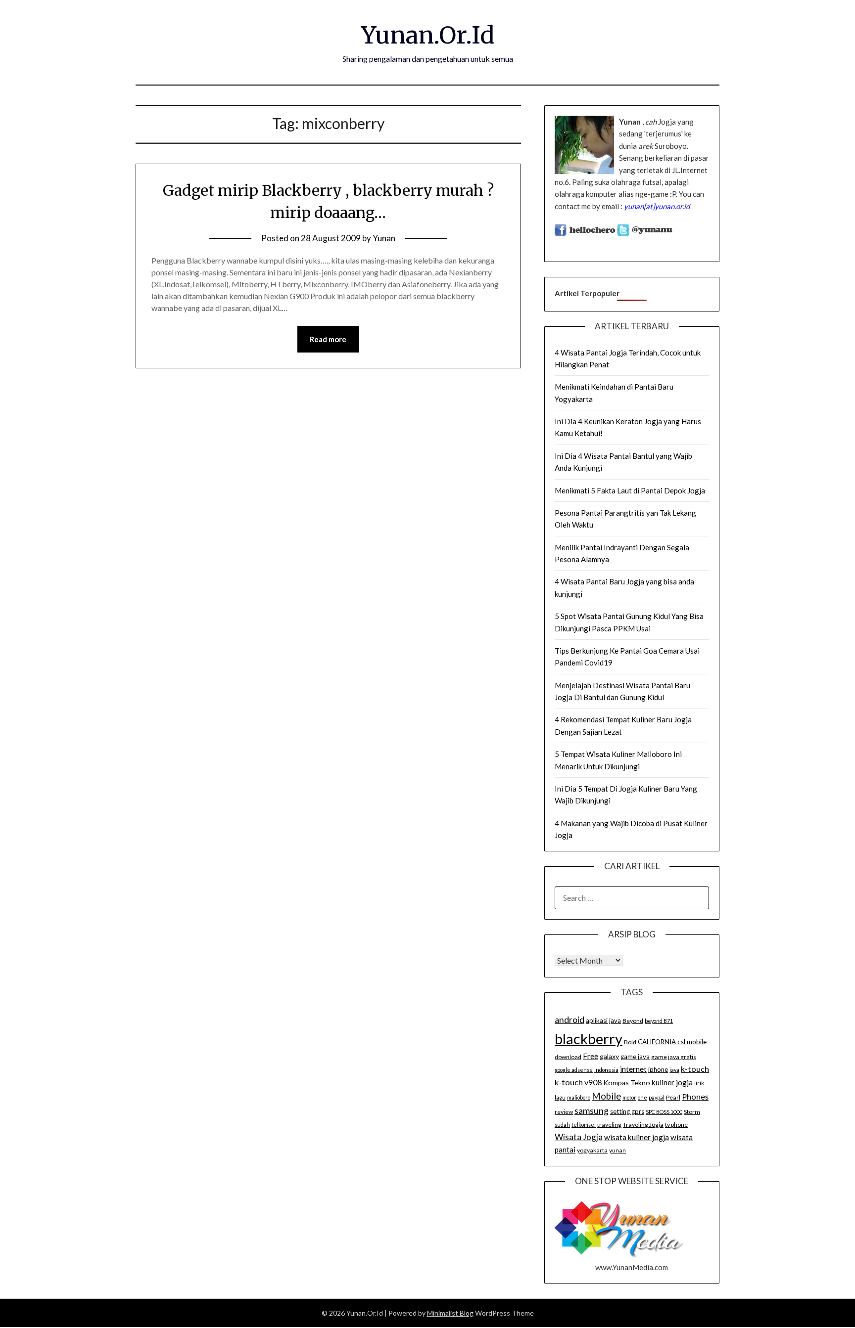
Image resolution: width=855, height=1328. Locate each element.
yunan (617, 1150)
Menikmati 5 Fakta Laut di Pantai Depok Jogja (630, 490)
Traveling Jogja (643, 1124)
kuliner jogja (672, 1082)
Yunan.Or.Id (427, 35)
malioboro (578, 1097)
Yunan (384, 238)
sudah (562, 1124)
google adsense (574, 1069)
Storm (692, 1111)
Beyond (632, 1020)
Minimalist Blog (450, 1313)
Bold (630, 1042)
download (568, 1057)
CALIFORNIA (657, 1042)
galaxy (609, 1056)
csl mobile (692, 1042)
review (564, 1111)
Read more (328, 339)
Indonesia (606, 1069)
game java (635, 1057)
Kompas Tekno (626, 1082)
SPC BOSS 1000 (664, 1111)
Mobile (606, 1096)
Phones (695, 1096)
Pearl (673, 1097)
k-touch (695, 1068)
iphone (658, 1069)
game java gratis (673, 1057)
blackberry (588, 1038)
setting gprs (627, 1111)
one (642, 1097)
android (569, 1019)
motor (629, 1097)
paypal (657, 1097)
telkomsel (583, 1124)
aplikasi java (603, 1020)
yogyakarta (592, 1150)
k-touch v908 (578, 1082)
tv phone (676, 1124)
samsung (591, 1110)
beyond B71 (659, 1021)
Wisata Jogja (579, 1137)
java (674, 1069)
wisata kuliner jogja (636, 1137)
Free (590, 1056)
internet (633, 1068)
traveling (609, 1124)
